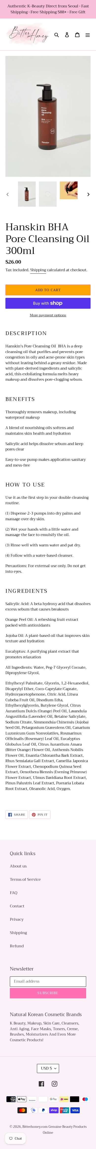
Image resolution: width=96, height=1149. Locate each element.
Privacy (17, 919)
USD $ (46, 1068)
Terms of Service (25, 879)
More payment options (48, 315)
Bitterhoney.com (35, 1127)
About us (18, 866)
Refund (17, 946)
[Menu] (87, 34)
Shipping (38, 270)
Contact (17, 906)
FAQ (13, 892)
